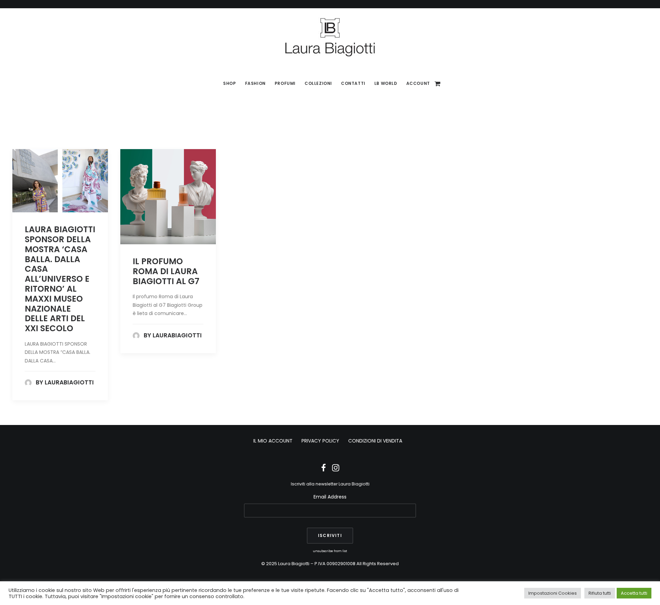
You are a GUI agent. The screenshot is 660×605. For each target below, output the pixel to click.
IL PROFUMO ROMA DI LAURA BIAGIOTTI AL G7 (166, 271)
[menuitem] (229, 83)
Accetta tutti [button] (634, 593)
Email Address (330, 496)
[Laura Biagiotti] (330, 37)
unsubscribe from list (330, 551)
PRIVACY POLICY (320, 440)
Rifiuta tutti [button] (599, 593)
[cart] (437, 83)
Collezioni (318, 83)
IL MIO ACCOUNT (273, 440)
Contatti (353, 83)
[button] (60, 180)
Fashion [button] (255, 83)
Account (418, 83)
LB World (385, 83)
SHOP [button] (229, 83)
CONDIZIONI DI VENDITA (375, 440)
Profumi (285, 83)
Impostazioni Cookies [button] (552, 593)
